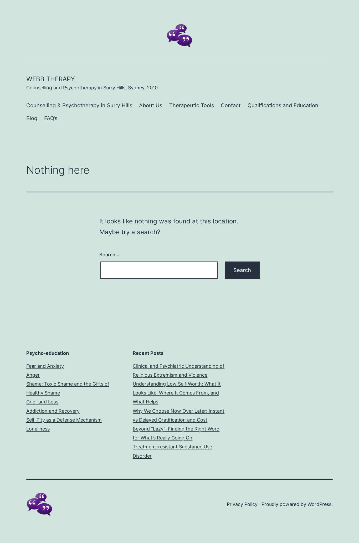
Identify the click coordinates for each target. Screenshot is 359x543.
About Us (150, 105)
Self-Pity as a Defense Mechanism (64, 420)
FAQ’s (50, 118)
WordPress (319, 504)
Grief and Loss (42, 401)
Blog (31, 118)
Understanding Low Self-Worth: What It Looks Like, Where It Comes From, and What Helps (177, 392)
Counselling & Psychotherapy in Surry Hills (79, 105)
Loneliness (38, 429)
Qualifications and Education (283, 105)
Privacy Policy (242, 504)
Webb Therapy (50, 79)
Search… (109, 254)
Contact (230, 105)
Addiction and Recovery (53, 411)
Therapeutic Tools (191, 105)
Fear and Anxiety (45, 366)
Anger (33, 375)
